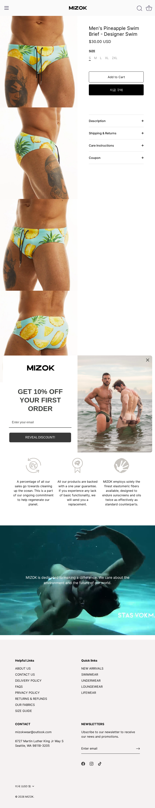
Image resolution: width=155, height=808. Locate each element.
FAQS (19, 686)
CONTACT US (25, 674)
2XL (114, 58)
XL (107, 58)
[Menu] (6, 8)
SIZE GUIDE (23, 711)
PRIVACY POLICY (27, 693)
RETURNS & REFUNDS (31, 699)
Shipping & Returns (102, 133)
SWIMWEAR (89, 674)
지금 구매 (116, 90)
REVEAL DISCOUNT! (40, 437)
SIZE (92, 51)
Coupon (95, 158)
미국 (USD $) (23, 786)
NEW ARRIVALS (92, 668)
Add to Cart (116, 77)
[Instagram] (91, 763)
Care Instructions (101, 145)
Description (97, 121)
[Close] (147, 359)
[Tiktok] (100, 763)
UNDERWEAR (91, 680)
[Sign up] (138, 749)
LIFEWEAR (88, 693)
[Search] (139, 8)
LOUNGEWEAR (92, 686)
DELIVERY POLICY (28, 680)
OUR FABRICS (25, 705)
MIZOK (29, 796)
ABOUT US (23, 668)
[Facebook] (83, 763)
